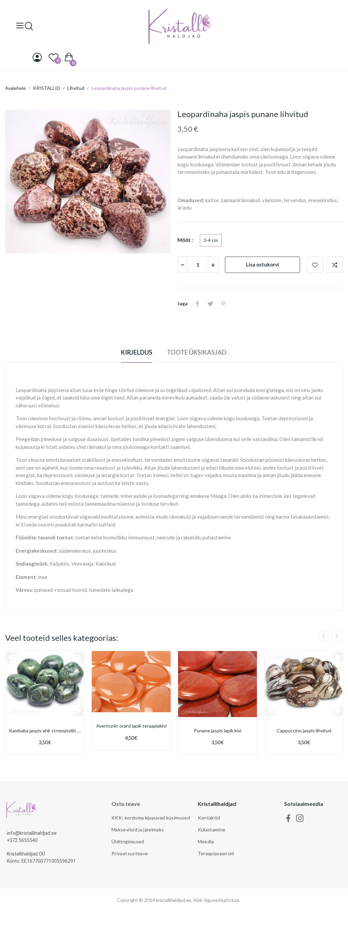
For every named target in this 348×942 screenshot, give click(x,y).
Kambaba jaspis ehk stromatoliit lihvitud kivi (45, 730)
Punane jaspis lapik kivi (217, 730)
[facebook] (288, 818)
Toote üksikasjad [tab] (196, 352)
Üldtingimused (127, 841)
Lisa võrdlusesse (335, 265)
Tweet (210, 303)
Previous (323, 636)
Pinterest (223, 303)
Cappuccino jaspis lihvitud (304, 730)
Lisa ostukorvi (262, 264)
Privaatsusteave (129, 853)
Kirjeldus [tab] (136, 352)
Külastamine (212, 829)
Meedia (206, 841)
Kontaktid (209, 818)
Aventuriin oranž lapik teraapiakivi (131, 726)
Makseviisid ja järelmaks (137, 829)
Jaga (197, 303)
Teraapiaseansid (216, 853)
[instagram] (300, 818)
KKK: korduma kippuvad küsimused (150, 818)
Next (337, 636)
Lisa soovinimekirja (315, 265)
